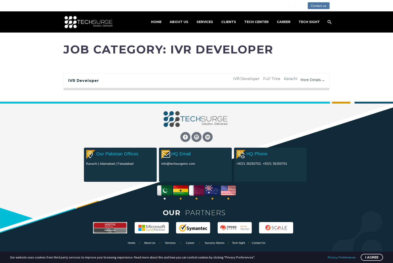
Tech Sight (238, 243)
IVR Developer (83, 80)
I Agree (371, 257)
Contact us (318, 6)
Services (204, 22)
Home (156, 22)
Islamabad (108, 163)
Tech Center (256, 22)
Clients (228, 22)
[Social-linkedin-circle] (208, 137)
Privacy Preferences (342, 257)
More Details (311, 80)
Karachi (92, 163)
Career (283, 22)
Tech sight (309, 22)
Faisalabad (126, 163)
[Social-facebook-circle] (185, 137)
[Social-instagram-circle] (196, 137)
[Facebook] (288, 6)
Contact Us (258, 243)
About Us (179, 22)
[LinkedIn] (295, 6)
